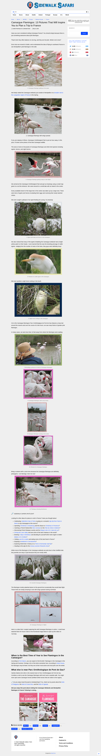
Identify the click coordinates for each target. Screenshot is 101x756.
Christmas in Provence (52, 525)
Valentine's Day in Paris (28, 521)
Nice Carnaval (36, 528)
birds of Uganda (43, 684)
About (27, 15)
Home (14, 15)
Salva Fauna (60, 663)
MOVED (25, 19)
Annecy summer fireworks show (39, 546)
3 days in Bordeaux (25, 534)
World (67, 15)
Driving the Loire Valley (21, 532)
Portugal (47, 15)
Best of (18, 19)
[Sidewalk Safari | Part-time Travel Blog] (50, 8)
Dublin (34, 15)
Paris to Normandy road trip (43, 544)
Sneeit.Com (53, 753)
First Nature (22, 661)
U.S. (61, 15)
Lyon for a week (23, 539)
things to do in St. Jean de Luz (49, 530)
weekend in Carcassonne (28, 541)
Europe (55, 15)
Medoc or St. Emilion (20, 537)
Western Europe (39, 19)
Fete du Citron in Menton (52, 528)
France (47, 19)
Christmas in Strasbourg (27, 525)
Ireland (40, 15)
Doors (21, 15)
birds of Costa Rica (27, 684)
